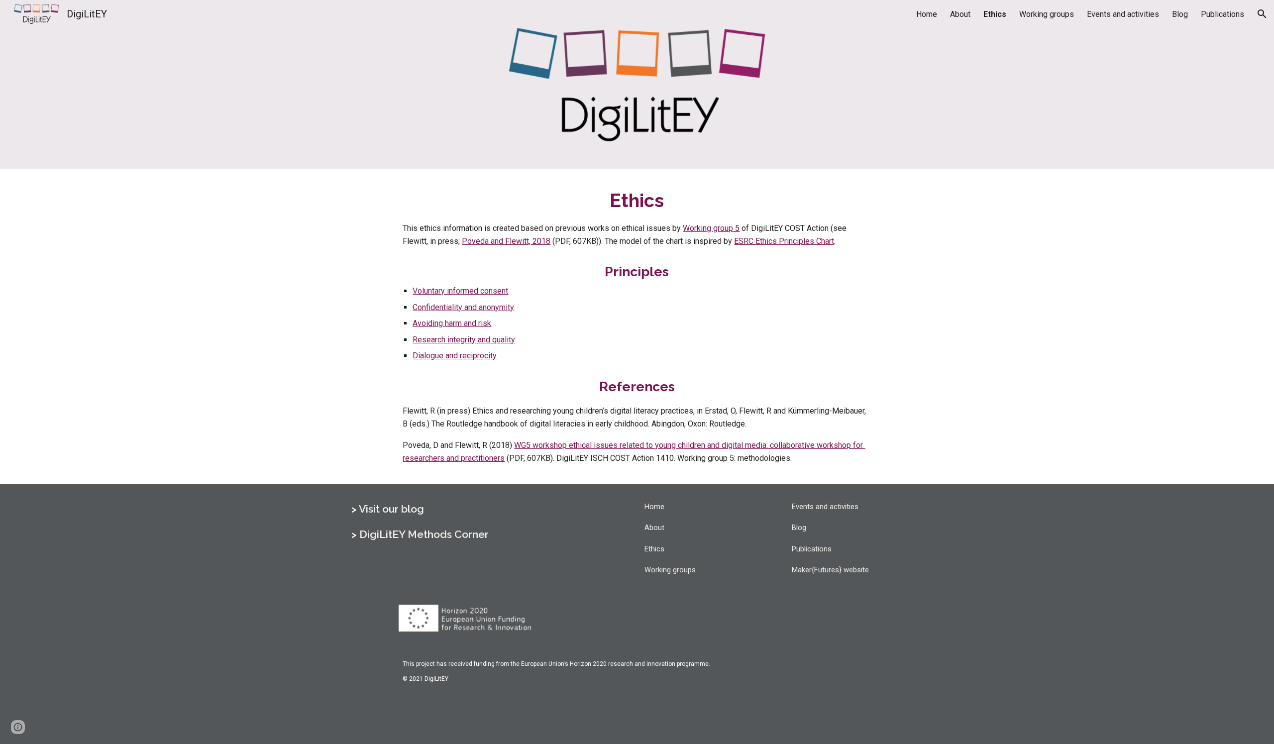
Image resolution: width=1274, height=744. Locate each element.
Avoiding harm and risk (452, 323)
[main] (637, 218)
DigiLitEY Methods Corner (424, 534)
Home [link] (926, 14)
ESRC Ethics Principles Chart (784, 241)
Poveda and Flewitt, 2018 (506, 241)
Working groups (670, 569)
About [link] (960, 14)
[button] (1262, 14)
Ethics (654, 548)
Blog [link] (1180, 14)
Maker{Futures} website (830, 569)
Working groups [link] (1046, 14)
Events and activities (825, 506)
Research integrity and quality (464, 339)
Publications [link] (1222, 14)
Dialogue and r (437, 355)
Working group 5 (711, 228)
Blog (799, 527)
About (654, 527)
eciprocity (479, 355)
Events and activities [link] (1123, 14)
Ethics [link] (994, 14)
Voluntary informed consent (460, 291)
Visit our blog (391, 509)
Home (654, 506)
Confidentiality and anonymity (463, 307)
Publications (812, 548)
